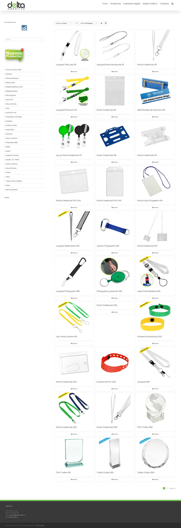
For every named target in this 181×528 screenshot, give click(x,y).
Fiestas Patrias (10, 130)
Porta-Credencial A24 (66, 382)
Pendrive (8, 172)
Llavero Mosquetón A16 (108, 246)
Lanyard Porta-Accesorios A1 (110, 64)
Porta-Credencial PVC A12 (68, 200)
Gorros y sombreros (11, 138)
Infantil (8, 147)
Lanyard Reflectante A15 (67, 246)
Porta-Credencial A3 (147, 64)
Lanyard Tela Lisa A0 (66, 64)
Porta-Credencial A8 (106, 155)
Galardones (9, 134)
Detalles (74, 71)
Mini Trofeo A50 (145, 427)
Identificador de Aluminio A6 (151, 110)
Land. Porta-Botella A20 (148, 291)
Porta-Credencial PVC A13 (109, 200)
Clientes (7, 197)
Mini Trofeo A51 (63, 472)
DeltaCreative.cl (13, 517)
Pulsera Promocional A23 (149, 336)
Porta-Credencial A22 (107, 305)
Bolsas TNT (9, 100)
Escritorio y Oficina (11, 125)
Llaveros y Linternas (11, 164)
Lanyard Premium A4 (66, 110)
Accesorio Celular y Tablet (13, 70)
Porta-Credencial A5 (106, 110)
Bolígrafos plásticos (12, 91)
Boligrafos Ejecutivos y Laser (14, 87)
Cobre (7, 108)
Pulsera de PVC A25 (106, 382)
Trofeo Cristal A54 (145, 472)
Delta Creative (40, 525)
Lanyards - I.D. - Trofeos (12, 160)
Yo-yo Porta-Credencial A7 (69, 155)
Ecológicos (9, 121)
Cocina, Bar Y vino (11, 112)
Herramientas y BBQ (11, 142)
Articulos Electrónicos (12, 78)
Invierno (8, 151)
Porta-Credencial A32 (66, 427)
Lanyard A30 (143, 382)
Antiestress (9, 74)
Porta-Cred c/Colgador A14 (150, 200)
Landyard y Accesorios (12, 155)
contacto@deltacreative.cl (17, 515)
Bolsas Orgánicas (11, 95)
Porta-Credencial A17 (147, 246)
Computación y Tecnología (14, 117)
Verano (8, 185)
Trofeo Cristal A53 (105, 472)
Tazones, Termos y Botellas (14, 181)
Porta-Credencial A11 (147, 155)
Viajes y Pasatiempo (11, 189)
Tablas (8, 177)
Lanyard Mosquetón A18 (68, 291)
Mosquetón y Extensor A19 (109, 291)
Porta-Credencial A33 (107, 427)
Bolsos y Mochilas (11, 104)
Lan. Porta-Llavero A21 (66, 336)
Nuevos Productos (11, 168)
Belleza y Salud (10, 82)
